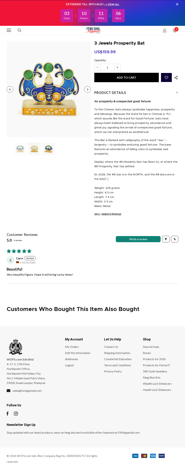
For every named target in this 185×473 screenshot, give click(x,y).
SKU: (107, 214)
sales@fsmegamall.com (27, 390)
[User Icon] (165, 30)
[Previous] (10, 89)
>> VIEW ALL (111, 4)
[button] (166, 77)
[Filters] (166, 239)
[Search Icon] (23, 30)
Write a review (138, 239)
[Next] (87, 89)
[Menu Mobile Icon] (9, 30)
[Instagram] (16, 413)
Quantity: (100, 60)
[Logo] (93, 30)
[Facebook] (7, 413)
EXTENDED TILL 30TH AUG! (85, 4)
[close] (177, 4)
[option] (49, 89)
